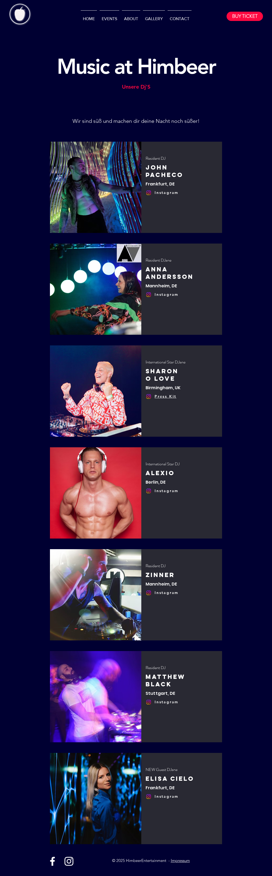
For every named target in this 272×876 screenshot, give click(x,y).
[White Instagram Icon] (69, 861)
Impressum (180, 860)
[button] (165, 396)
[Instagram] (149, 193)
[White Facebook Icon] (52, 861)
